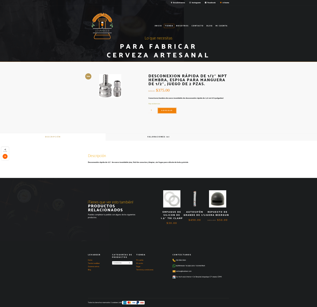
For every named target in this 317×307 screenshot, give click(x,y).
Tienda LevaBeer (94, 263)
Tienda (169, 26)
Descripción (53, 137)
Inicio (158, 26)
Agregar (167, 110)
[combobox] (122, 263)
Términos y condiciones (144, 269)
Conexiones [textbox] (121, 263)
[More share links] (5, 156)
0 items (225, 2)
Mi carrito (139, 263)
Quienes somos (93, 266)
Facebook (211, 2)
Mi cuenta (222, 26)
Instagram (196, 2)
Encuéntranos (179, 2)
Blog (210, 26)
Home (90, 260)
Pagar (138, 266)
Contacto (198, 26)
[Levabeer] (102, 25)
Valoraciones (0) (158, 137)
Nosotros (182, 26)
